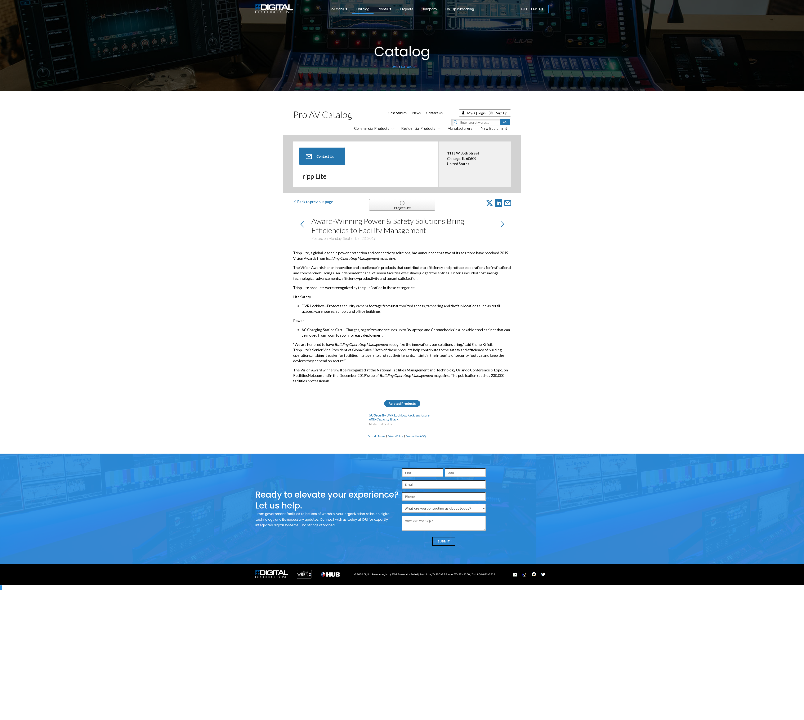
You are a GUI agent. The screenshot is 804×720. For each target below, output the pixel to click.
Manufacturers (459, 128)
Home (393, 67)
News (416, 113)
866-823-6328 (486, 574)
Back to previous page (314, 201)
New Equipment (494, 128)
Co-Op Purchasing (459, 9)
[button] (532, 9)
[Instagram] (524, 574)
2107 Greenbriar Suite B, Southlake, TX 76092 (418, 574)
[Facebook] (534, 574)
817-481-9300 (462, 574)
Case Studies (397, 113)
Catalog (362, 9)
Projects (406, 9)
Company (429, 9)
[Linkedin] (515, 574)
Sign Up (501, 113)
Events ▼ (385, 9)
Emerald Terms (376, 436)
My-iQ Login (476, 113)
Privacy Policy (395, 436)
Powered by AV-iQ (416, 436)
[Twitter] (543, 574)
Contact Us (434, 113)
